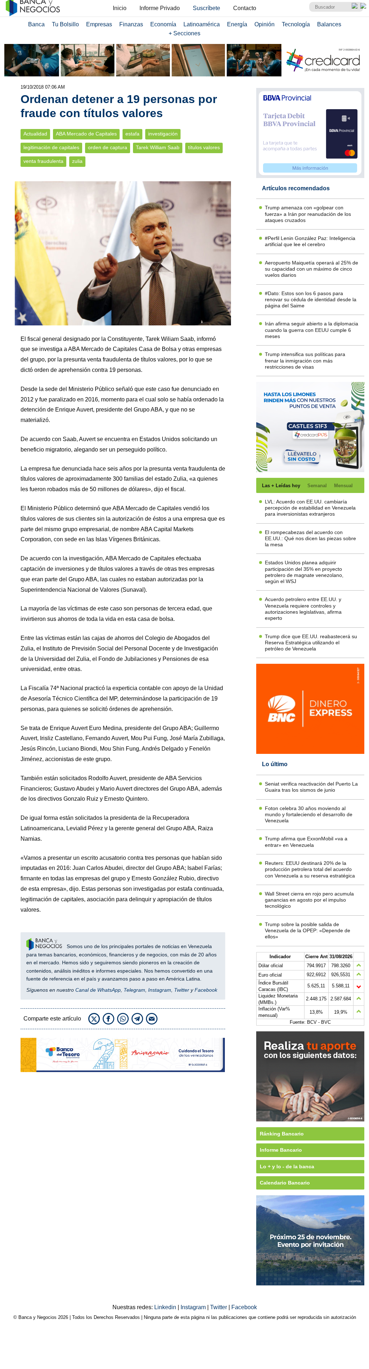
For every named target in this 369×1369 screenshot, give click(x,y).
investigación (163, 134)
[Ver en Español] (363, 6)
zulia (77, 161)
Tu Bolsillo (65, 24)
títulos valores (204, 147)
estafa (132, 134)
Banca (36, 24)
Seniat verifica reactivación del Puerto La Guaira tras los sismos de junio (311, 787)
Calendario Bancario (285, 1183)
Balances (329, 24)
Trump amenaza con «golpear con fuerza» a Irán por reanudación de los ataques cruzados (308, 214)
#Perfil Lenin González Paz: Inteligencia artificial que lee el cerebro (310, 241)
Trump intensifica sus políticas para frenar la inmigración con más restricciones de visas (305, 360)
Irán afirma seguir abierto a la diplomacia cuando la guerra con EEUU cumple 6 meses (311, 330)
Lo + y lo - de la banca (287, 1166)
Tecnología (296, 24)
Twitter (181, 990)
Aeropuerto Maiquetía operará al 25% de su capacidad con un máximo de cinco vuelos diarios (311, 269)
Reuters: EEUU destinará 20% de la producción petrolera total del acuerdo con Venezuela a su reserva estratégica (310, 869)
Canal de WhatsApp (98, 990)
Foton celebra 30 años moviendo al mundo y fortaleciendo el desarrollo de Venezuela (308, 814)
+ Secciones (184, 33)
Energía (237, 24)
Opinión (264, 24)
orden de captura (107, 147)
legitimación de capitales (51, 147)
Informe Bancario (281, 1150)
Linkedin (166, 1307)
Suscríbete (206, 8)
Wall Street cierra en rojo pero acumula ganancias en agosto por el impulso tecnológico (309, 900)
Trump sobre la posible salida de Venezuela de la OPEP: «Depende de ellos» (307, 930)
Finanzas (131, 24)
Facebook (206, 990)
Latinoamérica (201, 24)
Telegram (134, 990)
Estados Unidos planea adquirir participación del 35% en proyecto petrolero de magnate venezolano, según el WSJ (304, 572)
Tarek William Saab (157, 147)
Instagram (159, 990)
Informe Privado (159, 8)
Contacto (244, 8)
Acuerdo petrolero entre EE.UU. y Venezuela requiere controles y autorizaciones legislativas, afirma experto (303, 608)
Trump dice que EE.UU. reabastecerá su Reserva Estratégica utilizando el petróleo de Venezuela (311, 643)
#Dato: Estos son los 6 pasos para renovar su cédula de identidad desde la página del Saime (310, 299)
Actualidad (35, 134)
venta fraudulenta (43, 161)
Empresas (99, 24)
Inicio (119, 8)
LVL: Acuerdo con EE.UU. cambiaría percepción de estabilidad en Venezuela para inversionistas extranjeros (310, 508)
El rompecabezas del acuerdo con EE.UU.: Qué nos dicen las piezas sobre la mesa (310, 538)
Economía (163, 24)
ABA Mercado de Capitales (86, 134)
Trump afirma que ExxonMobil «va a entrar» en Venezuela (306, 842)
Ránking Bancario (282, 1134)
